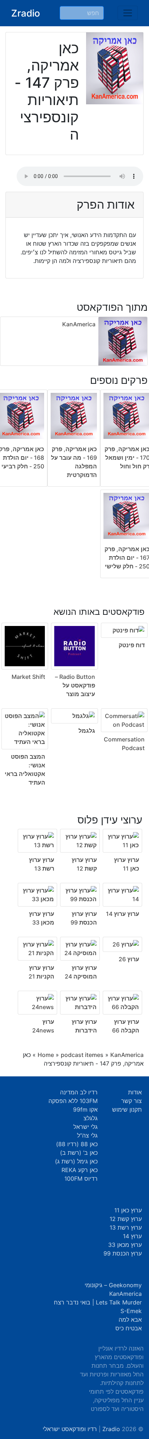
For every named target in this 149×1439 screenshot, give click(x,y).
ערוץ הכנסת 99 (122, 1253)
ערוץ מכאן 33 (125, 1244)
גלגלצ (91, 1118)
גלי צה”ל (87, 1135)
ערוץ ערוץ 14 (122, 913)
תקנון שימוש (127, 1109)
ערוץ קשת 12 (126, 1218)
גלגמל (86, 730)
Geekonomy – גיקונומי (113, 1285)
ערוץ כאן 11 (128, 1210)
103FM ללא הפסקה (73, 1100)
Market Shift (28, 676)
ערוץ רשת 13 (126, 1227)
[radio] (74, 692)
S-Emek (131, 1311)
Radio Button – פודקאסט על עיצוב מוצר (75, 685)
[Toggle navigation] (128, 13)
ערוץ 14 (132, 1236)
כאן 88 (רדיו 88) (77, 1144)
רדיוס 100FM (81, 1178)
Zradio (25, 13)
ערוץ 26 (129, 959)
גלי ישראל (85, 1126)
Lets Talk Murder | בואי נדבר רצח (98, 1302)
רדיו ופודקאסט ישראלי (70, 1429)
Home (46, 1054)
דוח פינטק (132, 645)
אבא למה (130, 1319)
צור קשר (131, 1100)
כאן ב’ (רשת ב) (79, 1152)
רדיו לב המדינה (79, 1092)
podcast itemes (82, 1054)
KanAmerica (78, 324)
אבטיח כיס (128, 1328)
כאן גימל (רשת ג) (76, 1161)
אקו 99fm (85, 1109)
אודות (135, 1092)
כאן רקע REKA (79, 1170)
